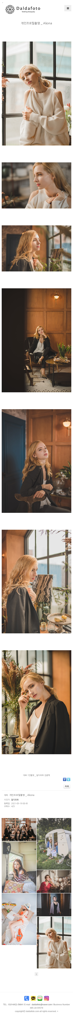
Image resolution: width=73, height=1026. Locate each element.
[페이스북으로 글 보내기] (64, 779)
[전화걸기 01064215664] (26, 999)
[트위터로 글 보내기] (68, 779)
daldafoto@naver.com (42, 1004)
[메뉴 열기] (67, 8)
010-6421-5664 (15, 1004)
